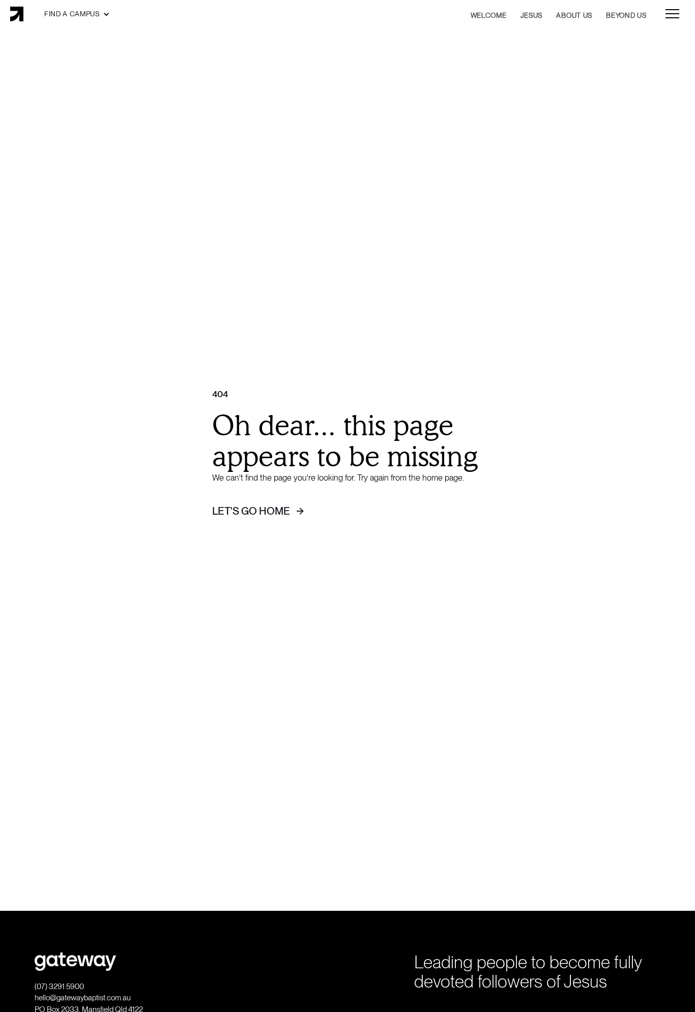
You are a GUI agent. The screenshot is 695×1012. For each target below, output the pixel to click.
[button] (77, 14)
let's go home (251, 510)
